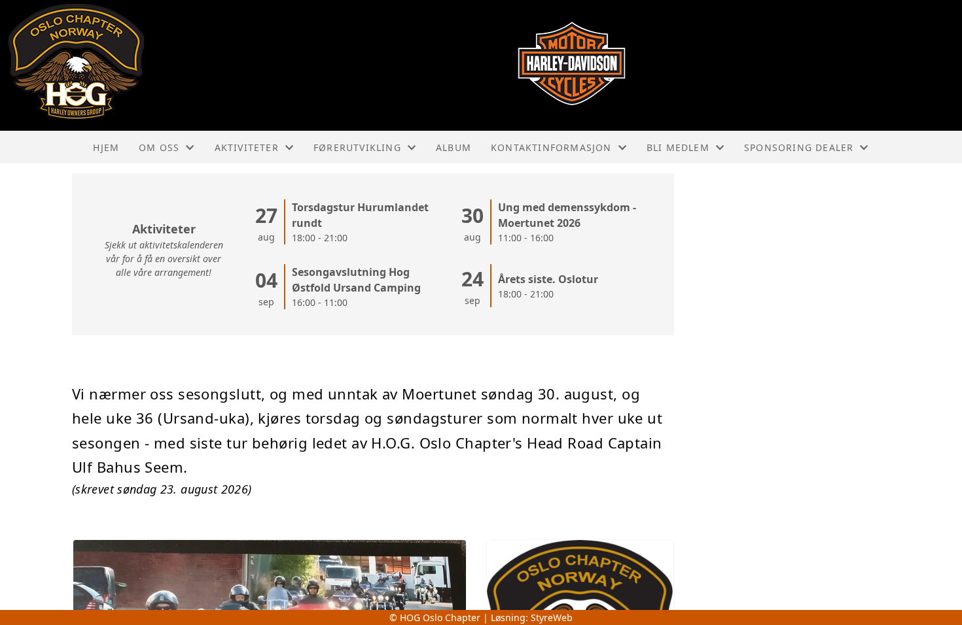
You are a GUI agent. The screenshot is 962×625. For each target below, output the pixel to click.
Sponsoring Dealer (798, 147)
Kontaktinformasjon (551, 147)
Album (453, 147)
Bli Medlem (678, 147)
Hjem (106, 147)
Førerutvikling (357, 147)
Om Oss (159, 147)
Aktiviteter (247, 147)
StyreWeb (552, 617)
